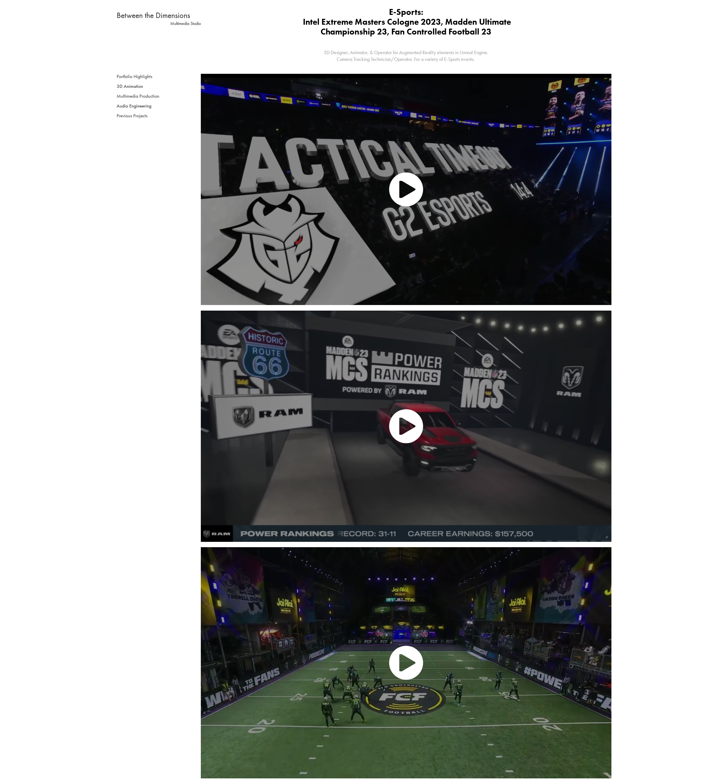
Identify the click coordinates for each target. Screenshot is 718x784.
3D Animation (130, 86)
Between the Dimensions (153, 15)
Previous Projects (132, 115)
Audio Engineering (134, 106)
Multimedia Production (138, 96)
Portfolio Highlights (134, 76)
